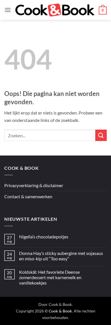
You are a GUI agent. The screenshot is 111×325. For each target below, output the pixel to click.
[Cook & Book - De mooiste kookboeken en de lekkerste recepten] (54, 10)
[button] (7, 10)
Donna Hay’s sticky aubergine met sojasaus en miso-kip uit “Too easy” (61, 255)
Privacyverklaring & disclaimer (33, 185)
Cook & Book (60, 304)
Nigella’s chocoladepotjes (43, 236)
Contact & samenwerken (28, 196)
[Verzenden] (101, 135)
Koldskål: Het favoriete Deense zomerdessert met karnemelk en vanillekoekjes (50, 277)
